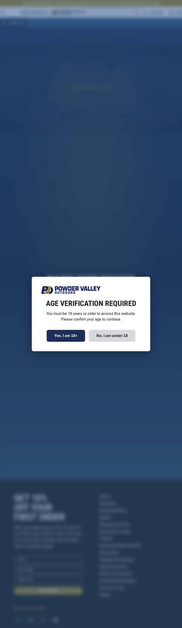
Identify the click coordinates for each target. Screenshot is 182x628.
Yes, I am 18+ (65, 336)
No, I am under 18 (112, 336)
